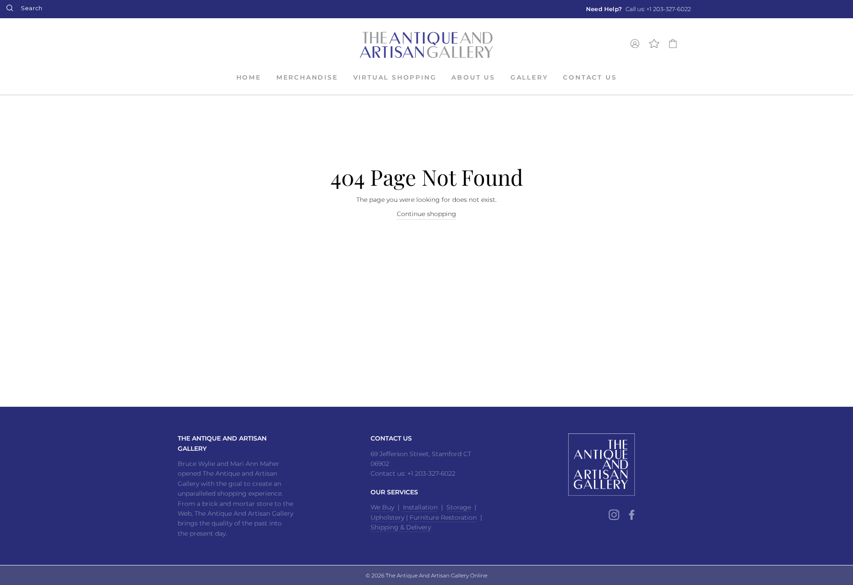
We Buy (382, 507)
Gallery (529, 77)
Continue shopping (426, 214)
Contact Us (590, 77)
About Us (473, 77)
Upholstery (387, 517)
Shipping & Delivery (401, 527)
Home (248, 77)
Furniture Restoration (443, 517)
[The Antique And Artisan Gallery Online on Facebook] (631, 514)
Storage (458, 507)
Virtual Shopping (395, 77)
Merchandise (307, 77)
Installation (419, 507)
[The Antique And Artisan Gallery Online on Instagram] (614, 514)
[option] (638, 9)
